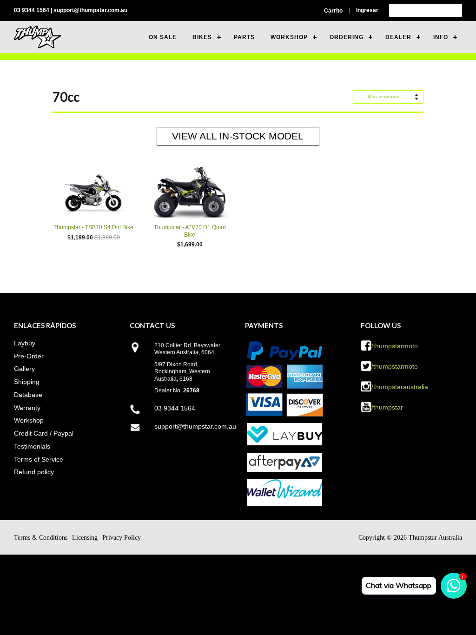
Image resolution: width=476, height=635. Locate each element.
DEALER (398, 37)
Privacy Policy (121, 537)
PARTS (244, 37)
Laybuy (24, 343)
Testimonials (32, 446)
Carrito (333, 10)
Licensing (85, 537)
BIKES (202, 37)
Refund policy (34, 472)
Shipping (27, 381)
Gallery (24, 368)
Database (28, 394)
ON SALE (163, 37)
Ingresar (367, 10)
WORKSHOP (289, 37)
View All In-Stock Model (238, 136)
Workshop (29, 420)
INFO (440, 37)
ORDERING (347, 37)
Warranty (27, 407)
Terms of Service (38, 459)
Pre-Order (29, 356)
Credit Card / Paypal (43, 433)
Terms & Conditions (40, 537)
